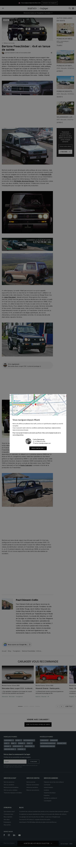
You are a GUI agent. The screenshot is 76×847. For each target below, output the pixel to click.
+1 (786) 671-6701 (40, 441)
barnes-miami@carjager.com (43, 443)
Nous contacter (37, 448)
